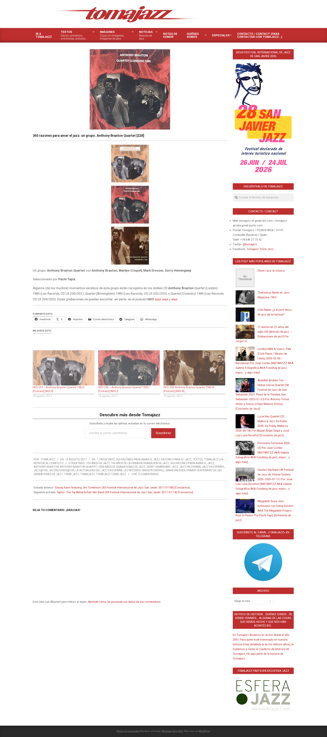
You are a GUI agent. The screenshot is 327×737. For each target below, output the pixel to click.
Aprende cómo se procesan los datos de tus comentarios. (124, 601)
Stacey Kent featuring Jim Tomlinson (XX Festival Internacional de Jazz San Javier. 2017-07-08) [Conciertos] (122, 487)
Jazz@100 (40, 470)
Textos (198, 459)
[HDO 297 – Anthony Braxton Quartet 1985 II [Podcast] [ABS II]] (63, 367)
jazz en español (213, 466)
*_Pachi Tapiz (106, 459)
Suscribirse (163, 433)
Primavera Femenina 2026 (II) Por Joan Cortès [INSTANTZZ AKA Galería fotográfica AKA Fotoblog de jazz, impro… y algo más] (263, 452)
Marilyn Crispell (153, 470)
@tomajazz (250, 244)
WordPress (204, 731)
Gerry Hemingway (158, 466)
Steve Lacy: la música (271, 270)
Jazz (174, 466)
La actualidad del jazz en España (99, 470)
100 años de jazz (98, 463)
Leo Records (132, 470)
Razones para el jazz (176, 459)
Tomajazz (87, 474)
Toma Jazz (71, 474)
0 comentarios (148, 474)
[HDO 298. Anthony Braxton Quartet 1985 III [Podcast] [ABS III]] (194, 367)
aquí (158, 299)
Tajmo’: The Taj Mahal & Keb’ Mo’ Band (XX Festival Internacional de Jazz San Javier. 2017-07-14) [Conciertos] (125, 492)
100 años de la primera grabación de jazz (140, 463)
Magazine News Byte (172, 731)
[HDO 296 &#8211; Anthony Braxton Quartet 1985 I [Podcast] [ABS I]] (129, 367)
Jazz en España (190, 466)
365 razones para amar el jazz (138, 459)
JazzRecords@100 (61, 470)
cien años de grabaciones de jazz (122, 466)
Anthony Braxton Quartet (78, 466)
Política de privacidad (128, 731)
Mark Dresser (175, 470)
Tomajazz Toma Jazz (111, 474)
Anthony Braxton (46, 466)
